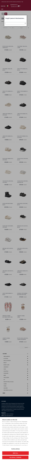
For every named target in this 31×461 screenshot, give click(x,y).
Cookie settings (15, 448)
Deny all (15, 453)
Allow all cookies (15, 457)
